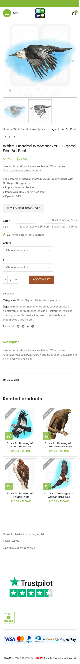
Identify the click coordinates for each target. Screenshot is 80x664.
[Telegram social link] (32, 326)
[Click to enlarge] (10, 90)
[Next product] (14, 137)
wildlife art (26, 319)
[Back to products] (10, 137)
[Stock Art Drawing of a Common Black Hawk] (59, 424)
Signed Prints (33, 300)
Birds (20, 300)
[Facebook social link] (13, 326)
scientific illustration (26, 315)
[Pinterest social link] (22, 326)
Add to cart (41, 279)
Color (6, 242)
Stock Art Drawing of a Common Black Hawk (59, 445)
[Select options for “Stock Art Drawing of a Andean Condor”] (9, 436)
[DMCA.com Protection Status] (9, 617)
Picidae (42, 310)
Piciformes (55, 310)
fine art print (40, 306)
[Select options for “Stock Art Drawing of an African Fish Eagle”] (47, 486)
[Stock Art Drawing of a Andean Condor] (21, 424)
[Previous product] (5, 137)
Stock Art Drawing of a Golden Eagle (21, 495)
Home (6, 129)
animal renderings (21, 306)
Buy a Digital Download (23, 208)
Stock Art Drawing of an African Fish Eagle (59, 495)
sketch (43, 315)
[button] (7, 60)
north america (28, 310)
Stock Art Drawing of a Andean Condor (21, 445)
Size (5, 260)
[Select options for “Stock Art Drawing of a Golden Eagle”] (9, 486)
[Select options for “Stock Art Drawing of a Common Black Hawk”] (47, 436)
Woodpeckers (51, 300)
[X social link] (17, 326)
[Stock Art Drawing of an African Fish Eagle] (59, 474)
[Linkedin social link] (27, 326)
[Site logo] (40, 13)
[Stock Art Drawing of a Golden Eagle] (21, 474)
